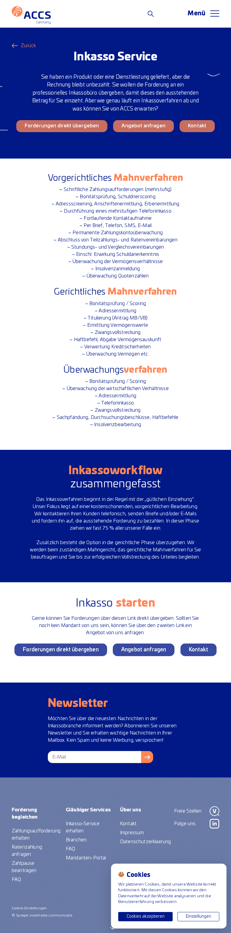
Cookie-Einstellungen (29, 908)
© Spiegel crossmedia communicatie (42, 915)
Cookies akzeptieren (146, 916)
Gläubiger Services (88, 809)
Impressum (132, 832)
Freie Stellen (188, 811)
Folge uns (185, 823)
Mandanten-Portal (86, 858)
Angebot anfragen (143, 125)
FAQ (16, 879)
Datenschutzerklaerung (145, 841)
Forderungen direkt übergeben (62, 125)
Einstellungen (198, 916)
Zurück (28, 45)
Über (130, 809)
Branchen (76, 840)
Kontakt (197, 125)
